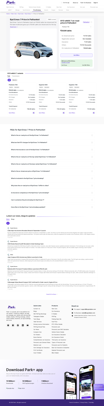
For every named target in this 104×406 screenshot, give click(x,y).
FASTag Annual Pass (39, 327)
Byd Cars (21, 14)
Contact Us (36, 308)
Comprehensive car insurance (41, 340)
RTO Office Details (57, 324)
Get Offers (76, 55)
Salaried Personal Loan (58, 350)
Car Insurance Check (58, 337)
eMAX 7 (10, 10)
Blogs (35, 311)
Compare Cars (37, 332)
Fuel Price (54, 321)
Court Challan (37, 353)
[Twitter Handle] (18, 325)
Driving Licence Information (41, 324)
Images (53, 10)
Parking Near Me (56, 319)
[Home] (10, 2)
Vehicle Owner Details (58, 332)
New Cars (14, 14)
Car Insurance (56, 311)
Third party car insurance (59, 340)
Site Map (91, 402)
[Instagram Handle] (8, 325)
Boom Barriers (37, 337)
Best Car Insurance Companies (60, 347)
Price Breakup (37, 10)
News (67, 10)
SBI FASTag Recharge (39, 314)
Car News (36, 329)
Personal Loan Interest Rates (41, 342)
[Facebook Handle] (13, 325)
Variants (46, 10)
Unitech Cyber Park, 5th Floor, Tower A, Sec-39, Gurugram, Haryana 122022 (85, 316)
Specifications (26, 10)
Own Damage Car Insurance (41, 347)
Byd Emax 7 (28, 14)
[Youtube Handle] (27, 325)
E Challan (54, 314)
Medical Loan (37, 345)
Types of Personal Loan (58, 342)
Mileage (17, 10)
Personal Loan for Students (59, 345)
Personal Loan (56, 327)
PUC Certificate (37, 350)
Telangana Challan (38, 316)
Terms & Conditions (74, 402)
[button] (33, 112)
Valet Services (37, 321)
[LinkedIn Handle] (23, 325)
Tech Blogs (36, 319)
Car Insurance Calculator (59, 334)
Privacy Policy (84, 402)
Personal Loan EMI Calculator (60, 329)
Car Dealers (36, 334)
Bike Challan (55, 353)
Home (8, 14)
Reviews (61, 10)
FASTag (54, 316)
